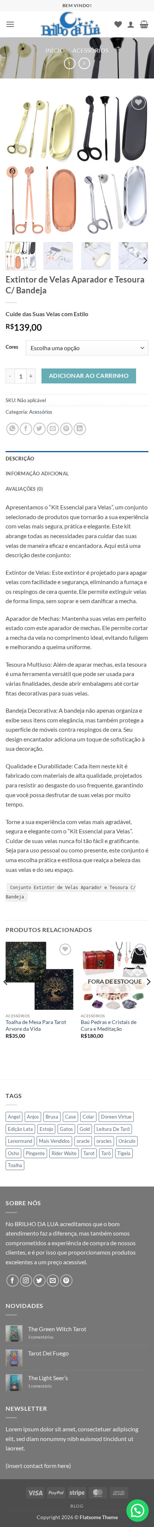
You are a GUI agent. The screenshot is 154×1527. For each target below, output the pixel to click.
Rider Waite (64, 1153)
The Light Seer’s (48, 1377)
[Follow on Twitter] (39, 1280)
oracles (104, 1141)
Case (70, 1117)
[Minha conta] (131, 24)
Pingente (35, 1153)
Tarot (89, 1153)
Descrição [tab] (20, 459)
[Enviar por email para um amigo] (53, 429)
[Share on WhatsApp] (12, 429)
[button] (10, 24)
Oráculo (126, 1141)
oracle (83, 1141)
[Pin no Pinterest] (66, 429)
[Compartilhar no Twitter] (39, 429)
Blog (76, 1506)
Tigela (123, 1153)
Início (55, 50)
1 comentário (45, 1385)
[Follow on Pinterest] (66, 1280)
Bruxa (52, 1117)
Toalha (15, 1165)
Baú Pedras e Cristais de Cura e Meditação (108, 1025)
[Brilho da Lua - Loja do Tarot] (71, 24)
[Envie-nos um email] (53, 1280)
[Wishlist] (118, 24)
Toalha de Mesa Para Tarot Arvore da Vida (36, 1025)
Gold (85, 1129)
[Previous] (18, 165)
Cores (12, 347)
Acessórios (90, 50)
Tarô (106, 1153)
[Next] (136, 165)
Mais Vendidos (54, 1141)
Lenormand (20, 1141)
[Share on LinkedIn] (80, 429)
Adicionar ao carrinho (89, 375)
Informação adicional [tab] (37, 473)
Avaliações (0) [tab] (24, 489)
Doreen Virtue (116, 1117)
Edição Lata (20, 1129)
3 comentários (46, 1337)
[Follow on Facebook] (12, 1280)
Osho (13, 1153)
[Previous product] (84, 63)
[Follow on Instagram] (26, 1280)
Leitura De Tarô (113, 1129)
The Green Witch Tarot (57, 1328)
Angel (14, 1117)
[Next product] (70, 63)
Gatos (66, 1129)
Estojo (46, 1129)
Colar (88, 1117)
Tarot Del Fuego (48, 1353)
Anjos (33, 1117)
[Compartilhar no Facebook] (26, 429)
